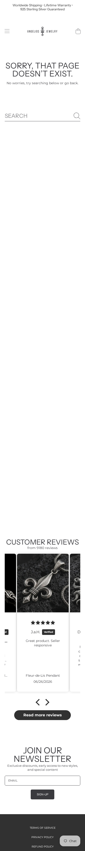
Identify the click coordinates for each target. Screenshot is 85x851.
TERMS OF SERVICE (42, 827)
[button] (7, 31)
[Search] (77, 116)
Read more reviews (42, 715)
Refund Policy (43, 846)
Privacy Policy (42, 837)
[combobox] (42, 116)
